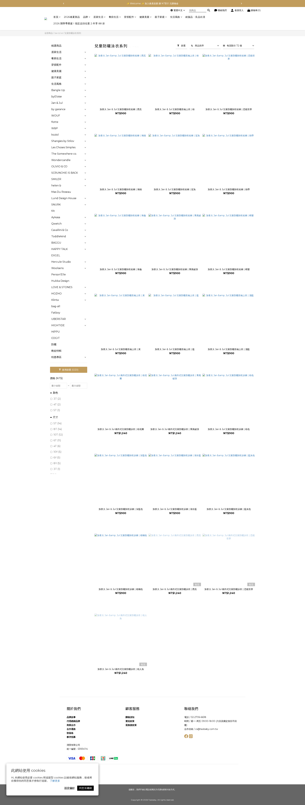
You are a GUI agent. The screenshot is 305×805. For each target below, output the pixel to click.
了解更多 (55, 780)
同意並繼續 (85, 788)
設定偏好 (69, 788)
